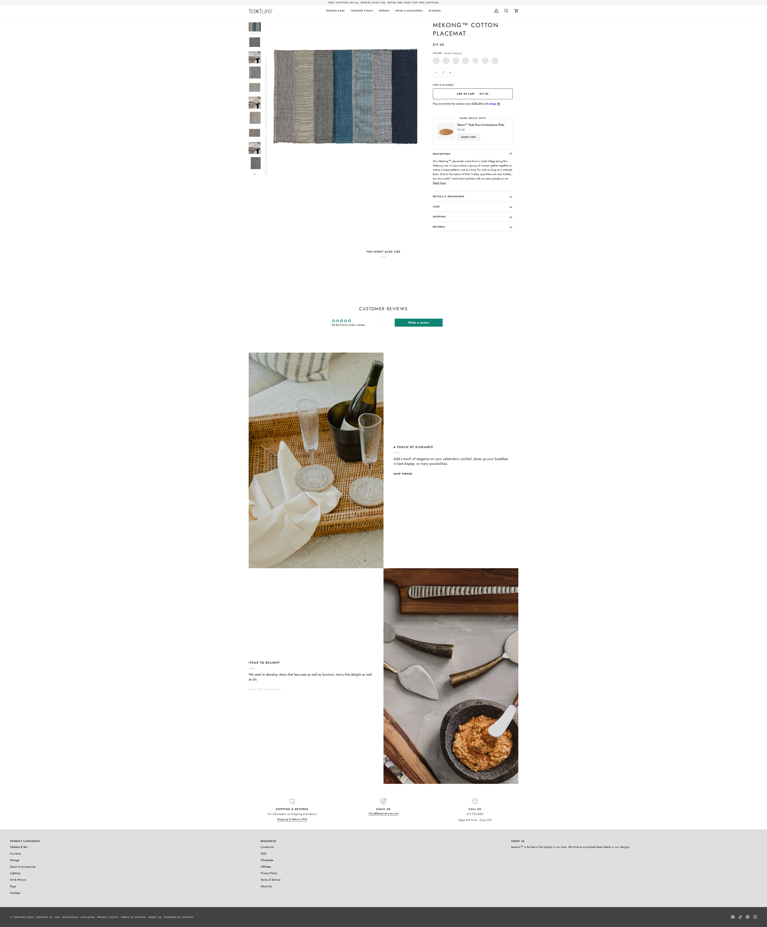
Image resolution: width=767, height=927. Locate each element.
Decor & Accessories (23, 867)
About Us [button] (518, 841)
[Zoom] (340, 98)
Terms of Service (270, 879)
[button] (335, 10)
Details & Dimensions (449, 196)
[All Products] (451, 676)
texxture (19, 917)
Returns (439, 226)
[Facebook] (733, 917)
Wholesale (267, 860)
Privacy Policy (269, 873)
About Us (266, 886)
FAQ (263, 853)
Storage (14, 860)
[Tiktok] (740, 917)
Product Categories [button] (25, 841)
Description (441, 154)
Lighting (15, 873)
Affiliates (266, 867)
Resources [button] (268, 841)
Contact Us (267, 847)
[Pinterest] (747, 917)
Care (436, 206)
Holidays (15, 893)
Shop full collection (265, 689)
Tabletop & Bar (19, 847)
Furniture (15, 853)
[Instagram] (755, 917)
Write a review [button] (418, 322)
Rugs (13, 886)
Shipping (439, 216)
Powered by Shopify (179, 917)
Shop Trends (402, 473)
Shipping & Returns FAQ (292, 819)
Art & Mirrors (18, 879)
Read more (439, 183)
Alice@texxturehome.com (383, 813)
